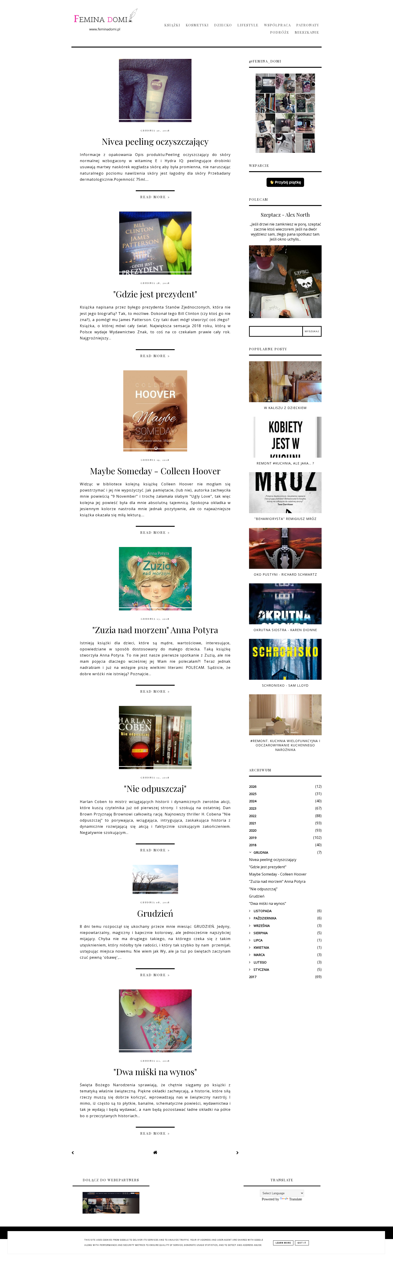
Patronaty (307, 25)
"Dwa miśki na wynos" (155, 1071)
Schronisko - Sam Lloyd (285, 685)
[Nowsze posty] (72, 1152)
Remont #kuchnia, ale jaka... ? (285, 463)
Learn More (283, 1243)
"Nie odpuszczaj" (155, 788)
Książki (172, 25)
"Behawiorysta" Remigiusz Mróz (285, 519)
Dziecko (223, 25)
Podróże (279, 32)
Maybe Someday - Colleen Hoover (155, 471)
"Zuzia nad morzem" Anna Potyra (155, 629)
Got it (301, 1243)
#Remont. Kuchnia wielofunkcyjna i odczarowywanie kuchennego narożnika (285, 745)
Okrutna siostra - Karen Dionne (285, 630)
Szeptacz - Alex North (285, 214)
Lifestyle (248, 25)
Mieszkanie (307, 32)
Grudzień (155, 913)
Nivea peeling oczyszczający (155, 141)
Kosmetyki (197, 25)
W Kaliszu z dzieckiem (285, 408)
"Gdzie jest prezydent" (155, 294)
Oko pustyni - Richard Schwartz (285, 574)
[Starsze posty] (237, 1152)
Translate (295, 1199)
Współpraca (277, 25)
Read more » (155, 197)
